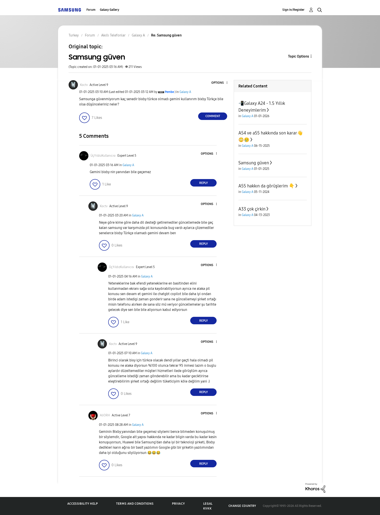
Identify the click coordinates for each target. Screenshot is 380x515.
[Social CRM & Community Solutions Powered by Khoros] (315, 488)
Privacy (178, 504)
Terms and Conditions (134, 504)
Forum (90, 10)
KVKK (207, 508)
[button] (219, 83)
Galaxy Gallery (109, 10)
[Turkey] (69, 10)
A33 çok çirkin (251, 209)
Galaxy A (185, 92)
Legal (208, 504)
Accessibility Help (82, 504)
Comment (212, 116)
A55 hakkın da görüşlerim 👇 (266, 186)
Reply (203, 183)
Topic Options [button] (298, 56)
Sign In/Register (293, 10)
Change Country (242, 506)
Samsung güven (253, 162)
